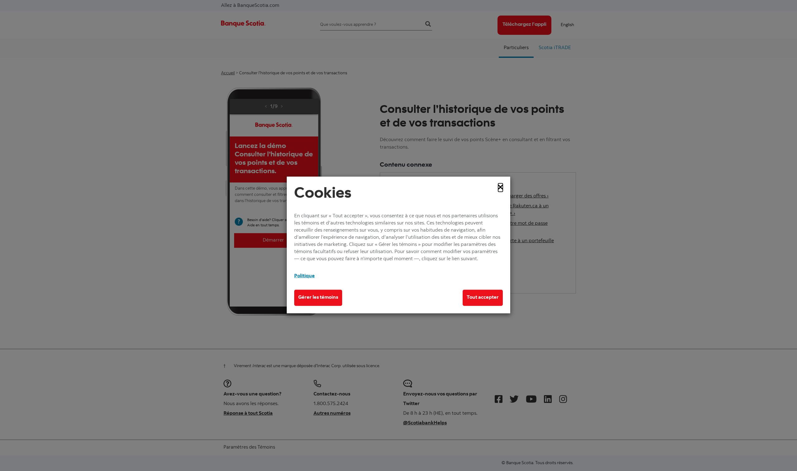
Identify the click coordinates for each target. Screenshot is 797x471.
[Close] (500, 187)
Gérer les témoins (318, 297)
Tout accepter (483, 297)
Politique (304, 276)
